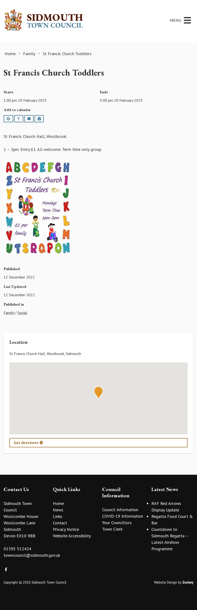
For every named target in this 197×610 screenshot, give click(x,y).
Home (58, 503)
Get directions (26, 442)
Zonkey (187, 582)
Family (9, 312)
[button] (98, 392)
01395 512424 (17, 548)
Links (57, 516)
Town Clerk (112, 529)
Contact (60, 523)
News (58, 510)
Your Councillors (117, 522)
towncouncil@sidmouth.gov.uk (32, 555)
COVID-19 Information (122, 516)
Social (22, 312)
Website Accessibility (72, 536)
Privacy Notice (66, 529)
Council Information (120, 509)
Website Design (165, 582)
